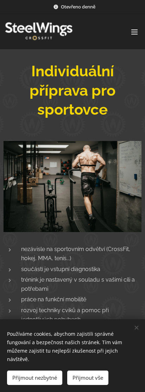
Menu (134, 32)
